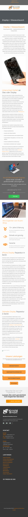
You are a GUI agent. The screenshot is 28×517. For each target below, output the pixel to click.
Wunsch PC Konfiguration (7, 462)
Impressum (16, 508)
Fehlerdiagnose (21, 111)
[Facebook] (14, 4)
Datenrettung (5, 468)
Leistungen (17, 338)
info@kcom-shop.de (15, 2)
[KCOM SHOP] (14, 8)
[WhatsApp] (12, 4)
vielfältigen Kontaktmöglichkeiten (15, 324)
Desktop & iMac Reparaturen (8, 459)
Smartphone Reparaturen (7, 460)
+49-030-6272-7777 (14, 190)
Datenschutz (21, 508)
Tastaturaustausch (6, 467)
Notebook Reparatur (7, 457)
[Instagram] (15, 4)
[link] (6, 363)
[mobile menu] (26, 8)
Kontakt (4, 433)
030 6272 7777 (14, 1)
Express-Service (6, 464)
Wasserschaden (6, 472)
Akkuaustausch (6, 470)
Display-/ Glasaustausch (7, 473)
